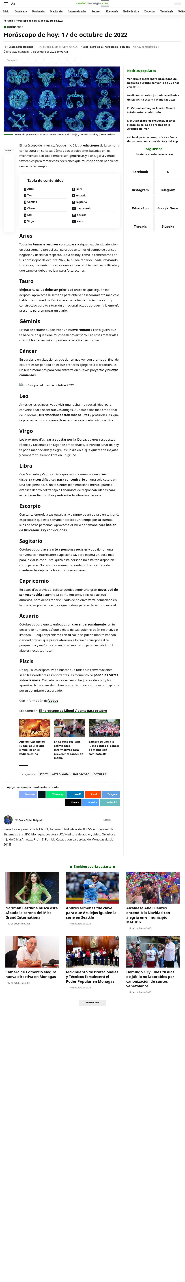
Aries (30, 188)
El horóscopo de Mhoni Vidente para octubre (73, 711)
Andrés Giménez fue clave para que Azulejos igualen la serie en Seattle (91, 913)
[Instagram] (140, 186)
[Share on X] (32, 60)
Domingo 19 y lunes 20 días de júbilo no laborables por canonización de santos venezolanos (150, 979)
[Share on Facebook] (24, 60)
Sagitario (81, 202)
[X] (118, 820)
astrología (96, 46)
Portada (8, 20)
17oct (84, 46)
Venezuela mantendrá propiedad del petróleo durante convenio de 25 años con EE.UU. (153, 83)
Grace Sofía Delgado (20, 46)
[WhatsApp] (140, 204)
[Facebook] (113, 820)
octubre (125, 46)
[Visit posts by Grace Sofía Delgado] (8, 819)
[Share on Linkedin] (47, 60)
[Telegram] (167, 186)
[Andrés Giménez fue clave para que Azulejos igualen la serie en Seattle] (92, 888)
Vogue (61, 145)
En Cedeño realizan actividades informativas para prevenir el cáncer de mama (68, 750)
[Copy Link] (78, 60)
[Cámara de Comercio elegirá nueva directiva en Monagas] (32, 952)
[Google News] (167, 204)
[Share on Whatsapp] (40, 60)
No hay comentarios (145, 46)
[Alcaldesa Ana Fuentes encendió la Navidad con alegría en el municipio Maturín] (153, 888)
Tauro (30, 195)
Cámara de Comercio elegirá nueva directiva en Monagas (30, 974)
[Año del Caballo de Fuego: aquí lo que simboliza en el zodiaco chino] (34, 728)
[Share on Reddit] (55, 60)
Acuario (81, 215)
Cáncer (31, 208)
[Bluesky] (167, 222)
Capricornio (84, 208)
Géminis (32, 201)
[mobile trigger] (7, 3)
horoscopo (111, 46)
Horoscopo (15, 27)
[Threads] (140, 222)
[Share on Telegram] (63, 60)
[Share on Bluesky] (9, 218)
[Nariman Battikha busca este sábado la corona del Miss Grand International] (32, 888)
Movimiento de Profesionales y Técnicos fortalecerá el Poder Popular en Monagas (92, 977)
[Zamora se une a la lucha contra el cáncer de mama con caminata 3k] (104, 728)
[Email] (9, 227)
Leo (29, 214)
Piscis (80, 221)
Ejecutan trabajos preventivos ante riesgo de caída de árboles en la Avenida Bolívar (151, 124)
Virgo (30, 221)
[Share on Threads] (71, 60)
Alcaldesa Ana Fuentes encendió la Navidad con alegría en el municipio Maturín (148, 915)
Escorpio (81, 195)
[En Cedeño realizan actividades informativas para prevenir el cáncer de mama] (69, 728)
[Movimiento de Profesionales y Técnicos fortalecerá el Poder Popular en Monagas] (92, 952)
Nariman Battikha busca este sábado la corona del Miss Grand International (31, 913)
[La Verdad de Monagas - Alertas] (92, 4)
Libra (79, 189)
